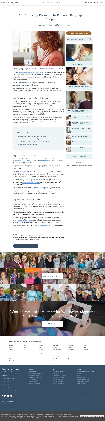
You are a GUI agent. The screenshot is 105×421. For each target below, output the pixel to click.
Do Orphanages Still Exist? (83, 398)
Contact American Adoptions (9, 378)
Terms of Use (5, 381)
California (11, 353)
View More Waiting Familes (51, 276)
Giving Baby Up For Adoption (35, 373)
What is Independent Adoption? (84, 388)
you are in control (34, 159)
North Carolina (56, 356)
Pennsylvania (71, 349)
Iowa (25, 356)
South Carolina (71, 353)
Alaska (10, 347)
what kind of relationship (48, 160)
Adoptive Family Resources (59, 385)
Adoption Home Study (58, 379)
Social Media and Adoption (83, 396)
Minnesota (41, 355)
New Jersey (55, 351)
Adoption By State (81, 377)
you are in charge (22, 171)
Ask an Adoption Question (52, 324)
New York (55, 355)
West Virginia (86, 351)
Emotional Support (77, 141)
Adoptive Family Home (58, 371)
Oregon (70, 347)
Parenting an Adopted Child (83, 379)
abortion (51, 76)
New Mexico (56, 353)
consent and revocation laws (33, 179)
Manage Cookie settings (86, 416)
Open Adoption (32, 385)
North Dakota (56, 358)
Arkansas (11, 351)
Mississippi (41, 356)
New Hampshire (57, 349)
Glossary (79, 394)
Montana (41, 360)
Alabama (11, 345)
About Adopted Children (78, 147)
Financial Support (33, 381)
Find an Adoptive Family (34, 375)
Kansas (25, 358)
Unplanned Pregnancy (52, 9)
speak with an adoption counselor (45, 225)
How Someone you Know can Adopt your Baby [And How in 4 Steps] (81, 135)
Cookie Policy (5, 387)
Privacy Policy (5, 384)
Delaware (11, 358)
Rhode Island (71, 351)
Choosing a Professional (58, 377)
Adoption (79, 373)
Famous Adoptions (81, 392)
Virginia (84, 347)
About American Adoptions (83, 381)
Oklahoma (70, 345)
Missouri (40, 358)
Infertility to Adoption (58, 381)
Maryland (41, 349)
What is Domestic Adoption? (59, 375)
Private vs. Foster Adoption (83, 385)
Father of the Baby (33, 379)
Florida (25, 345)
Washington (85, 349)
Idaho (25, 351)
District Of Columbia (13, 360)
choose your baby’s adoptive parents (25, 160)
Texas (69, 358)
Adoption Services (81, 383)
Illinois (25, 353)
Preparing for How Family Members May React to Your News (81, 129)
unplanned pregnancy (29, 82)
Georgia (25, 347)
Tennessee (70, 356)
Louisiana (41, 345)
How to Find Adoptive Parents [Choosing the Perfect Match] (33, 142)
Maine (40, 347)
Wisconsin (85, 353)
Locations (4, 375)
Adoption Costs (56, 373)
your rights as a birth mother (45, 187)
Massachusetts (42, 351)
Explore (59, 2)
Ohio (54, 360)
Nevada (55, 347)
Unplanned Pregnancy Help (35, 377)
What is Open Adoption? (58, 383)
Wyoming (85, 355)
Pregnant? (46, 2)
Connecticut (11, 356)
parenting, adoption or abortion (25, 220)
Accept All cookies (98, 416)
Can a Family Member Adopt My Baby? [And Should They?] (78, 63)
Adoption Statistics (81, 390)
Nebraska (55, 345)
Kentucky (26, 360)
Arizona (11, 349)
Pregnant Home (32, 371)
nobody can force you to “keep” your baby (30, 72)
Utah (69, 360)
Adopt (53, 2)
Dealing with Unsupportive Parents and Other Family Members (78, 111)
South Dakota (71, 355)
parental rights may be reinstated (31, 182)
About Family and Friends (67, 9)
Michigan (41, 353)
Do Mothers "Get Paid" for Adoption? (27, 144)
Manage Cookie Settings (9, 390)
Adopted (79, 375)
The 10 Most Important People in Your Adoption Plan (78, 87)
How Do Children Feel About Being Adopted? (29, 139)
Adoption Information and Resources (85, 371)
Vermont (85, 345)
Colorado (11, 355)
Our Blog (79, 400)
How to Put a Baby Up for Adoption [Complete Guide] (31, 136)
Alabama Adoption (39, 9)
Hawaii (25, 349)
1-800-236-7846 (7, 372)
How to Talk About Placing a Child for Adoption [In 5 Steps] (81, 123)
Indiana (25, 355)
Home (31, 9)
